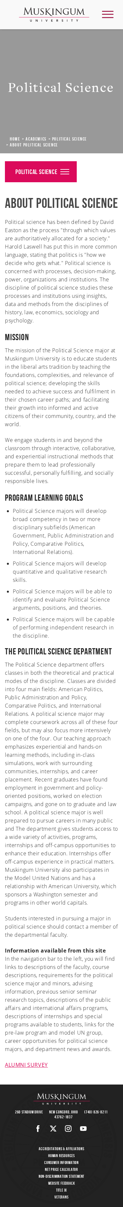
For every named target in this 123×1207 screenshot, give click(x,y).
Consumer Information (61, 1162)
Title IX (61, 1190)
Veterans (61, 1197)
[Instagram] (68, 1128)
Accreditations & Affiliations (61, 1149)
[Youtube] (83, 1128)
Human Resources (61, 1155)
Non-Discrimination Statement (61, 1176)
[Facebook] (38, 1128)
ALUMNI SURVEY (26, 1064)
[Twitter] (53, 1128)
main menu (108, 14)
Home (15, 139)
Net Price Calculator (61, 1169)
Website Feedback (61, 1183)
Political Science (69, 139)
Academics (36, 139)
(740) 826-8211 (96, 1112)
